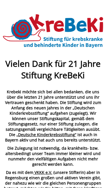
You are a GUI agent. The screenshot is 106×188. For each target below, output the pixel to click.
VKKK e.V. (42, 172)
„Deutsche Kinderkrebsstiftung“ (46, 134)
